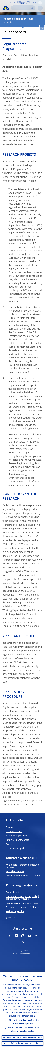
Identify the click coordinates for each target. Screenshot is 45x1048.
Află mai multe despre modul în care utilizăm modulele (24, 1029)
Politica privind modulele (22, 903)
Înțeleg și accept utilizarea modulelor (24, 1037)
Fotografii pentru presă (17, 840)
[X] (9, 936)
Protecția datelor (14, 892)
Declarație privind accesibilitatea (22, 907)
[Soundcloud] (36, 936)
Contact (10, 844)
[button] (40, 3)
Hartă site (11, 918)
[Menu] (40, 8)
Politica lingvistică (15, 911)
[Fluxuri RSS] (23, 942)
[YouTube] (29, 936)
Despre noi (11, 827)
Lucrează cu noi (14, 832)
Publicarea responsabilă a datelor (23, 876)
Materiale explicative (16, 836)
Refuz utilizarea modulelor (24, 1043)
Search (32, 8)
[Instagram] (23, 936)
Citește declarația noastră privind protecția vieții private (24, 1022)
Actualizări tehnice (15, 871)
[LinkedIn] (16, 936)
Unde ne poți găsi (15, 848)
